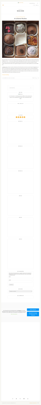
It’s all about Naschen (20, 19)
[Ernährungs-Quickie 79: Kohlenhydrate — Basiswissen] (10, 325)
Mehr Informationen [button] (14, 314)
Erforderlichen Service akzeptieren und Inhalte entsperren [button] (33, 313)
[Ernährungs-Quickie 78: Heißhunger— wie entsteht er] (10, 334)
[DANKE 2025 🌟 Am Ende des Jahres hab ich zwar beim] (30, 328)
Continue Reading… (5, 74)
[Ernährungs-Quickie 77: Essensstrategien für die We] (30, 343)
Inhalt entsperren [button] (33, 309)
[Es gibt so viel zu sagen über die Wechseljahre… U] (10, 357)
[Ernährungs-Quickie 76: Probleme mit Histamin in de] (30, 357)
